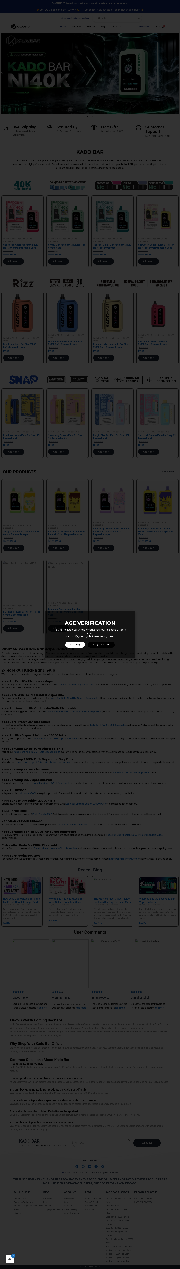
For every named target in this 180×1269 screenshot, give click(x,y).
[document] (90, 634)
